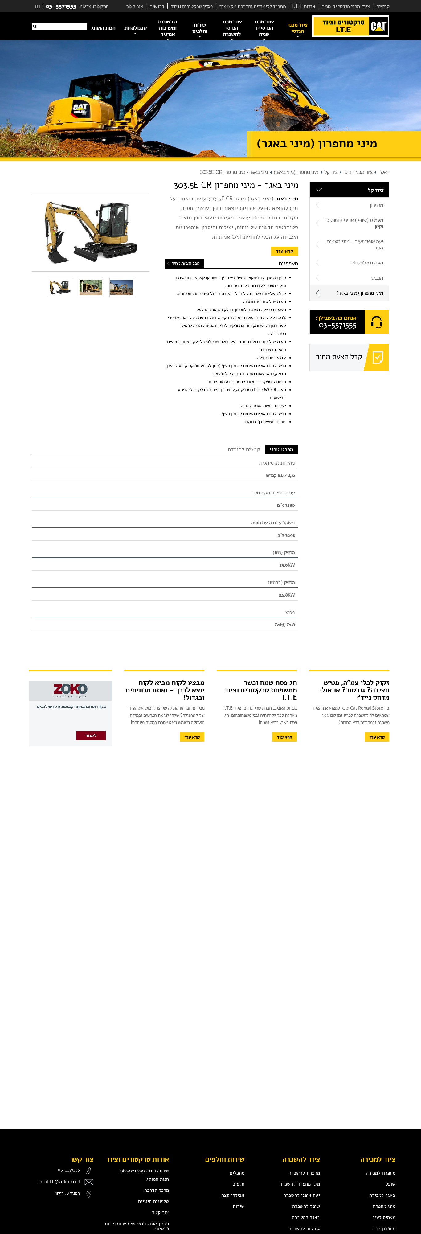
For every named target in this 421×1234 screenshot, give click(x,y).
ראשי (384, 172)
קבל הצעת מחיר (185, 263)
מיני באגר (286, 198)
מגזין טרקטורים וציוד (192, 6)
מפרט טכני (281, 449)
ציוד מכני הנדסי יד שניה (345, 6)
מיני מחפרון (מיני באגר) (296, 172)
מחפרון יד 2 (383, 1228)
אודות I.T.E (303, 6)
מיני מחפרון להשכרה (299, 1184)
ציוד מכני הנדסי (357, 172)
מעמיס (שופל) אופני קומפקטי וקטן (354, 223)
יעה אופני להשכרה (301, 1195)
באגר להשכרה (306, 1217)
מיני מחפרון (384, 1206)
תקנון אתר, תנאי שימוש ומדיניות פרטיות (137, 1226)
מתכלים (237, 1173)
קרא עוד (284, 251)
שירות (238, 1206)
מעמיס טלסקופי (367, 262)
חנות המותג (157, 1179)
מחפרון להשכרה (304, 1173)
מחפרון (376, 205)
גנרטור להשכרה (304, 1228)
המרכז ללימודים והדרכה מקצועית (252, 6)
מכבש (377, 277)
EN (37, 7)
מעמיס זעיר (383, 1217)
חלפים (238, 1184)
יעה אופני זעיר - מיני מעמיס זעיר (355, 244)
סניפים (382, 6)
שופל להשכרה (306, 1206)
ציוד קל (330, 172)
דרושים (156, 6)
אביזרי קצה (232, 1195)
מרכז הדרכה (156, 1190)
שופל (390, 1184)
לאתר (90, 735)
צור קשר (134, 6)
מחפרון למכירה (380, 1173)
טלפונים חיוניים (153, 1201)
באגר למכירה (382, 1195)
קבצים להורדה (244, 449)
